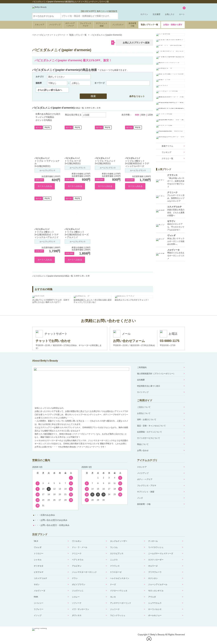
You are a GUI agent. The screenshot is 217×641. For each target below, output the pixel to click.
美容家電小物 (132, 24)
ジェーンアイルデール (157, 584)
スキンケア (39, 24)
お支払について (143, 413)
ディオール (153, 541)
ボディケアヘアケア (70, 24)
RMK (36, 597)
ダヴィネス (76, 615)
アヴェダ (152, 597)
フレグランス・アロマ (146, 485)
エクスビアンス (116, 553)
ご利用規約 (142, 367)
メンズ (140, 498)
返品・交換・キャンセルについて (151, 426)
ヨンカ (113, 597)
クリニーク (76, 553)
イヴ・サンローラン (80, 609)
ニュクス (114, 560)
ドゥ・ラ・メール (79, 547)
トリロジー (38, 553)
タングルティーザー (118, 541)
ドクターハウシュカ (118, 591)
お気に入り (169, 14)
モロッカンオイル (155, 591)
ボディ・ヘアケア (144, 479)
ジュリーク (115, 609)
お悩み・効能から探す (172, 24)
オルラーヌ (153, 566)
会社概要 (141, 380)
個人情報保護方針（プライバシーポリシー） (156, 374)
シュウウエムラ (155, 603)
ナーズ (113, 584)
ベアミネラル (77, 560)
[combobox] (89, 16)
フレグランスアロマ (85, 24)
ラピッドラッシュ (117, 615)
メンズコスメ (118, 24)
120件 (150, 115)
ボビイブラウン (78, 584)
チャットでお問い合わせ (53, 340)
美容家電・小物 (143, 504)
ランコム (114, 547)
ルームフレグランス (47, 170)
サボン (37, 584)
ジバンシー (38, 603)
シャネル (37, 560)
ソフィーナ (76, 603)
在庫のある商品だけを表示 (47, 114)
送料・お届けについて (146, 419)
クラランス (115, 566)
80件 (143, 115)
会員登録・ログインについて (149, 432)
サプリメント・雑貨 (145, 492)
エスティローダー (155, 560)
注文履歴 (156, 14)
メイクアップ (55, 24)
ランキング (166, 152)
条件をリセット (137, 96)
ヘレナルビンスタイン (119, 578)
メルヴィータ (39, 591)
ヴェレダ (37, 547)
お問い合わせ (143, 450)
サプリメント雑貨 (101, 24)
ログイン (144, 14)
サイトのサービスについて (148, 438)
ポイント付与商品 (43, 120)
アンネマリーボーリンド (120, 603)
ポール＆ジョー (155, 615)
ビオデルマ (38, 572)
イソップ (37, 615)
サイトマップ (143, 392)
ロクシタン (153, 578)
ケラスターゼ (116, 572)
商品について (143, 444)
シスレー (76, 597)
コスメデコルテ (40, 578)
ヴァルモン (76, 541)
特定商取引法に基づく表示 (148, 386)
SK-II (36, 541)
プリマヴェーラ (155, 572)
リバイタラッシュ (155, 547)
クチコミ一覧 (167, 158)
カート (182, 11)
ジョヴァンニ (77, 591)
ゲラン (75, 578)
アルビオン (76, 566)
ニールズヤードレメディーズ (160, 553)
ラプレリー (38, 609)
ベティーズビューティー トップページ (48, 35)
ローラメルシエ (155, 609)
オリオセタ (38, 566)
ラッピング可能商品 (44, 117)
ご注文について (143, 407)
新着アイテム (167, 146)
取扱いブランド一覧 (149, 24)
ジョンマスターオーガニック (84, 572)
